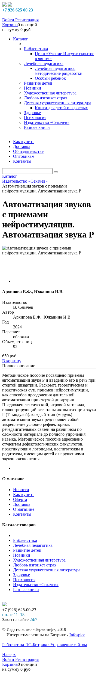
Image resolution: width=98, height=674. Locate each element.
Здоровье (21, 574)
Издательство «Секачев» (36, 584)
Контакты (22, 514)
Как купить (23, 494)
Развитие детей (27, 550)
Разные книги (26, 589)
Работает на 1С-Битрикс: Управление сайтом (44, 644)
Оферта (20, 499)
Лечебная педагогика (33, 545)
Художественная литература (39, 560)
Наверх (9, 654)
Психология (24, 579)
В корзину (11, 360)
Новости (21, 489)
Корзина (10, 24)
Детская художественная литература (46, 570)
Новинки (21, 555)
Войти (8, 19)
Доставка (21, 504)
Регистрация (27, 19)
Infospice (77, 635)
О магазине (23, 509)
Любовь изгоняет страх (34, 565)
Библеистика (25, 540)
